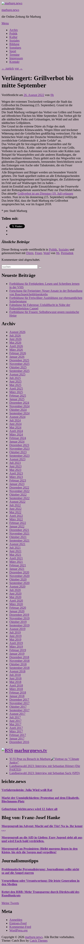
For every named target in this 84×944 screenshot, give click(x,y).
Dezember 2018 (19, 657)
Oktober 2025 (18, 367)
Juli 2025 (15, 378)
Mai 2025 (15, 385)
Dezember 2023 (19, 445)
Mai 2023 (15, 470)
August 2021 (17, 544)
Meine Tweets (10, 903)
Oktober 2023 (18, 452)
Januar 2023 (16, 484)
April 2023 (16, 473)
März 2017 (16, 731)
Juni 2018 (15, 678)
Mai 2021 (15, 554)
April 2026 (16, 346)
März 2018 (16, 689)
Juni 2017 (15, 720)
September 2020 (19, 583)
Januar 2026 (16, 356)
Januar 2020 (16, 611)
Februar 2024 (17, 438)
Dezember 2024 (19, 402)
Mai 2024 (15, 427)
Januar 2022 (16, 526)
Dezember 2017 (19, 699)
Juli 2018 (15, 675)
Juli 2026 (15, 335)
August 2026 (17, 332)
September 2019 (19, 625)
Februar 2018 (17, 692)
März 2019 (16, 646)
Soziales (14, 40)
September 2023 (19, 455)
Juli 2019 (15, 632)
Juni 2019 (15, 636)
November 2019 (19, 618)
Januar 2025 (16, 399)
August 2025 (17, 374)
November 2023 (19, 448)
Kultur (13, 37)
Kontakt (14, 61)
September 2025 (19, 371)
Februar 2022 (17, 523)
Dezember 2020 (19, 572)
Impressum (16, 58)
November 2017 (19, 703)
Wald (46, 253)
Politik (13, 33)
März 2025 (16, 392)
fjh (52, 95)
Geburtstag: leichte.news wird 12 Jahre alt (29, 809)
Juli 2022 (15, 505)
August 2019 (17, 629)
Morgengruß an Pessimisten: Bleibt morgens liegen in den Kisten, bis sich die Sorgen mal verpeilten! (40, 850)
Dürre (29, 253)
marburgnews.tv (30, 750)
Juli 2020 (15, 590)
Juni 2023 (15, 466)
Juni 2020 (15, 593)
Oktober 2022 (18, 494)
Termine (14, 54)
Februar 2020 (17, 607)
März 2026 (16, 349)
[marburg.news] (12, 3)
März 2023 (16, 477)
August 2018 (17, 671)
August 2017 (17, 713)
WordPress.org (18, 930)
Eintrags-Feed (18, 923)
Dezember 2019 (19, 614)
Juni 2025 (15, 381)
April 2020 (16, 600)
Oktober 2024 (18, 409)
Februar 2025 (17, 395)
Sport (12, 51)
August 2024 (17, 416)
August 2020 (17, 586)
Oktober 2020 (18, 579)
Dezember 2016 (19, 742)
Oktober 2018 (18, 664)
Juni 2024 (15, 424)
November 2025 (19, 363)
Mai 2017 (15, 724)
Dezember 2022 (19, 487)
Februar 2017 (17, 735)
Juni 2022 (15, 508)
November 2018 (19, 660)
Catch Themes (38, 940)
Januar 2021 (16, 568)
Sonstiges (15, 47)
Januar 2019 (16, 653)
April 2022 (16, 515)
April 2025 (16, 388)
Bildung (14, 44)
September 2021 (19, 540)
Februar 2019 (17, 650)
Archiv (13, 30)
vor (19, 68)
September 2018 (19, 667)
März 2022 (16, 519)
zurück (8, 68)
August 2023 (17, 459)
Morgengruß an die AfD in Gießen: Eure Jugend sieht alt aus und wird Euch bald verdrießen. (42, 839)
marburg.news (10, 10)
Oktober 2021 (18, 537)
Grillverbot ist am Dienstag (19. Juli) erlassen (45, 193)
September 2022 (19, 498)
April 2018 (16, 685)
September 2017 (19, 710)
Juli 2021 (15, 547)
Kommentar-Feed (20, 926)
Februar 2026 (17, 353)
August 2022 (17, 501)
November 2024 (19, 406)
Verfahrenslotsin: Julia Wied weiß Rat (27, 790)
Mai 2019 (15, 639)
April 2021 (16, 558)
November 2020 (19, 576)
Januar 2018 (16, 696)
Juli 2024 (15, 420)
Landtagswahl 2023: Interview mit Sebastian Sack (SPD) (44, 773)
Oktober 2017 (18, 706)
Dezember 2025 (19, 360)
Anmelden (15, 919)
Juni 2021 (15, 551)
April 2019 (16, 643)
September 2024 (19, 413)
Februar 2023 (17, 480)
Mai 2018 (15, 682)
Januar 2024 (16, 441)
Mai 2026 (15, 342)
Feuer (38, 253)
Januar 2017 (16, 738)
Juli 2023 (15, 462)
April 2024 (16, 431)
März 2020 (16, 604)
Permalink (67, 253)
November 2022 (19, 491)
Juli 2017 (15, 717)
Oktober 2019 (18, 622)
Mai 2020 (15, 597)
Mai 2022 (15, 512)
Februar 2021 (17, 565)
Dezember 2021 (19, 530)
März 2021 (16, 561)
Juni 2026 (15, 339)
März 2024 (16, 434)
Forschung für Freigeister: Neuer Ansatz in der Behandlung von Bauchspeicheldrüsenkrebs (45, 292)
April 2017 (16, 728)
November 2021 (19, 533)
